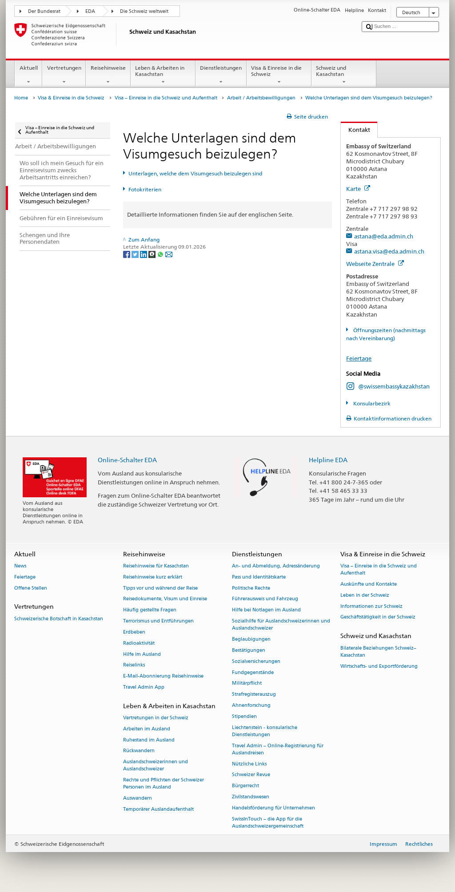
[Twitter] (136, 253)
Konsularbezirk (371, 403)
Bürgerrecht (245, 786)
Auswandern (137, 798)
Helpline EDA (328, 460)
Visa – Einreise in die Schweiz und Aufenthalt (166, 98)
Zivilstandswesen (250, 797)
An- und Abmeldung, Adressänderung (276, 566)
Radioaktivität (139, 643)
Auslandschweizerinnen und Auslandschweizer (155, 765)
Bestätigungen (248, 650)
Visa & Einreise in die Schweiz (276, 70)
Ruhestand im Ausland (149, 740)
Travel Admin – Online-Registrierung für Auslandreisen (277, 749)
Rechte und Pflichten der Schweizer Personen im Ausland (163, 783)
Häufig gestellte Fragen (149, 610)
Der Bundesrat (44, 11)
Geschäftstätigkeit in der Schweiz (377, 617)
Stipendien (244, 716)
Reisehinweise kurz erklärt (152, 577)
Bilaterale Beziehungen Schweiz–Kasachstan (378, 651)
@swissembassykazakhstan (394, 386)
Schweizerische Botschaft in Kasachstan (58, 619)
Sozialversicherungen (256, 661)
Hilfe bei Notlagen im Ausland (266, 610)
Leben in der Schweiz (364, 595)
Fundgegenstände (253, 672)
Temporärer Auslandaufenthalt (158, 809)
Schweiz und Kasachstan (331, 70)
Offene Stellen (30, 588)
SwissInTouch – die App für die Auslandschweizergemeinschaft (267, 822)
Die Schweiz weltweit (144, 11)
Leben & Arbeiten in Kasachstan (159, 70)
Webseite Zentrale (371, 263)
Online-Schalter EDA (127, 460)
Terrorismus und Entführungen (158, 621)
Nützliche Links (249, 764)
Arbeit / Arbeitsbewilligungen (261, 98)
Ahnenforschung (251, 705)
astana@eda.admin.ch (383, 236)
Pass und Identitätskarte (259, 577)
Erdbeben (134, 632)
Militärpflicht (247, 683)
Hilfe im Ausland (142, 654)
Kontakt (355, 129)
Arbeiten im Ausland (146, 729)
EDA (90, 11)
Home (21, 98)
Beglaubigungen (251, 639)
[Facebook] (127, 253)
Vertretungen (64, 67)
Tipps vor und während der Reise (160, 588)
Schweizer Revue (251, 775)
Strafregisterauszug (254, 695)
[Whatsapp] (161, 253)
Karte (354, 188)
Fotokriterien (144, 189)
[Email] (168, 253)
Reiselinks (134, 665)
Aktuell (29, 67)
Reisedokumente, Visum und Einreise (165, 599)
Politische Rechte (251, 588)
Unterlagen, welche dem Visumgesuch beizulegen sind (195, 173)
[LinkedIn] (144, 253)
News (20, 566)
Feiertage (358, 358)
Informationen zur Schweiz (371, 606)
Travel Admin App (143, 687)
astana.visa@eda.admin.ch (389, 251)
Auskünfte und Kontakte (368, 584)
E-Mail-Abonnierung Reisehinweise (163, 676)
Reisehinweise (108, 67)
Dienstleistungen (221, 67)
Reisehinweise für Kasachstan (156, 566)
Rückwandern (139, 751)
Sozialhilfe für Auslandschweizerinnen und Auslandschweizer (281, 624)
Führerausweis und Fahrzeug (265, 599)
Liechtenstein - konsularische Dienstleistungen (264, 731)
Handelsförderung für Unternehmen (273, 808)
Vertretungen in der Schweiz (155, 718)
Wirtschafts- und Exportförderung (379, 666)
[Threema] (152, 253)
